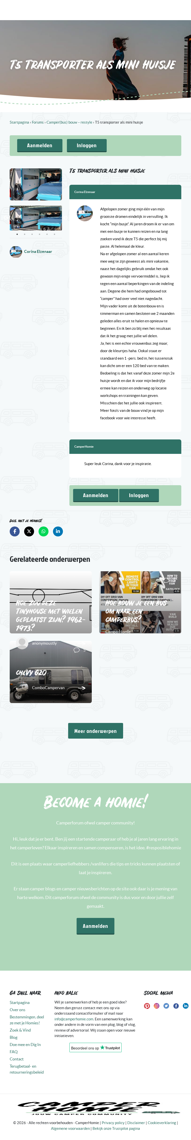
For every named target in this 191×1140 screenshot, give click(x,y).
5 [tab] (47, 234)
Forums (38, 122)
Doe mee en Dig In (25, 1044)
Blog (13, 1037)
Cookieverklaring (162, 1123)
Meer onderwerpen (95, 731)
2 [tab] (24, 234)
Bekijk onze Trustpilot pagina (116, 1128)
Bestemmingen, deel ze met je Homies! (27, 1020)
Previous (5, 218)
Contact (17, 1059)
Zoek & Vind (20, 1030)
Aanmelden (39, 145)
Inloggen (87, 145)
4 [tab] (39, 234)
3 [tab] (32, 234)
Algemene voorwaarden (70, 1128)
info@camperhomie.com (73, 1019)
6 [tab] (54, 234)
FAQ (14, 1051)
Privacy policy (113, 1123)
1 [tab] (17, 234)
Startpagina (19, 122)
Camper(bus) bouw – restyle (69, 122)
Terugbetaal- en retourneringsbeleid (27, 1069)
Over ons (17, 1009)
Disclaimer (136, 1123)
